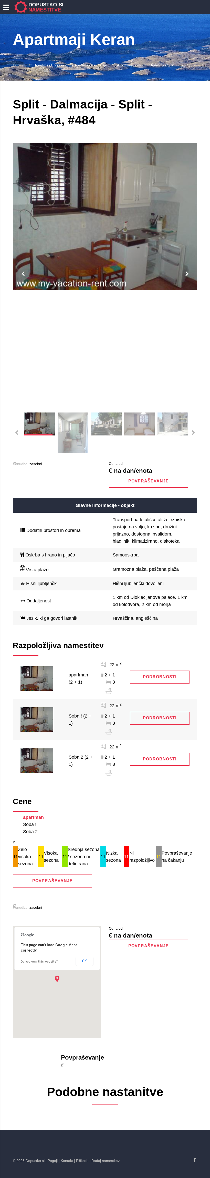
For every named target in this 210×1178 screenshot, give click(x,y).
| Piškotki (81, 1161)
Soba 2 (30, 831)
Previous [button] (23, 274)
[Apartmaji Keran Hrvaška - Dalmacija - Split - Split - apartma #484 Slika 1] (105, 216)
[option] (105, 216)
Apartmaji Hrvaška (49, 65)
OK (84, 961)
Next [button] (187, 274)
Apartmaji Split (128, 65)
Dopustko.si (46, 7)
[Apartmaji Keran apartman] (36, 678)
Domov (18, 65)
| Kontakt (66, 1161)
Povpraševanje (148, 481)
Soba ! (29, 824)
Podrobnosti (159, 677)
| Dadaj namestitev (104, 1161)
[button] (57, 979)
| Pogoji (52, 1161)
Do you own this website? (39, 961)
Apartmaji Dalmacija (91, 65)
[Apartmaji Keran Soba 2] (36, 760)
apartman (33, 817)
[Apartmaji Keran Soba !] (36, 719)
